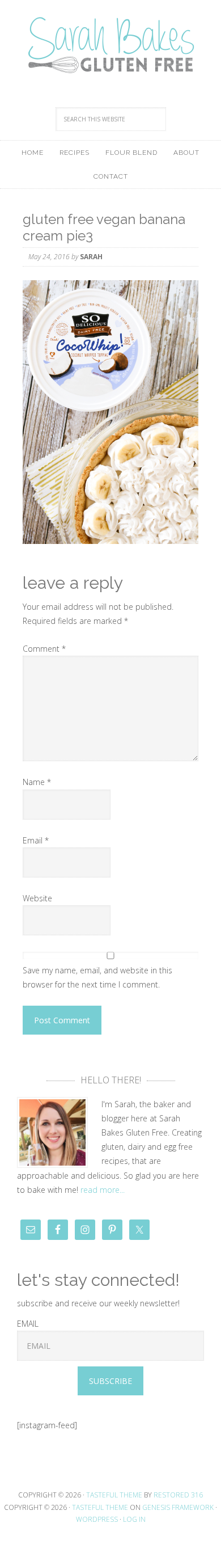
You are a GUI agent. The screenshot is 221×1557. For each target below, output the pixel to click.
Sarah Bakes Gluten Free (111, 45)
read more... (102, 1189)
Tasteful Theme (100, 1507)
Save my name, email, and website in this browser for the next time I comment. (97, 977)
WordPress (97, 1519)
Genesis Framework (178, 1507)
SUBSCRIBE (110, 1380)
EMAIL (28, 1323)
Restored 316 (178, 1495)
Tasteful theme (114, 1495)
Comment (44, 648)
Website (37, 898)
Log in (134, 1519)
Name (37, 782)
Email (36, 840)
